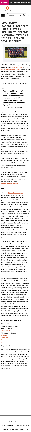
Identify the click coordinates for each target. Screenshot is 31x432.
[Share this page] (28, 15)
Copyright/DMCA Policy (10, 429)
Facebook (4, 340)
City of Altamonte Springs (16, 193)
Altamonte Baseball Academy (11, 69)
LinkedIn (4, 335)
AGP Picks (4, 2)
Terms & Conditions (23, 425)
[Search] (20, 15)
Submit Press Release (8, 425)
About (8, 422)
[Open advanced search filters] (24, 15)
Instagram (4, 337)
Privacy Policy (23, 429)
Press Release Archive (18, 422)
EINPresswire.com (17, 67)
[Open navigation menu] (3, 15)
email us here (5, 331)
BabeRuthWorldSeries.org (9, 183)
